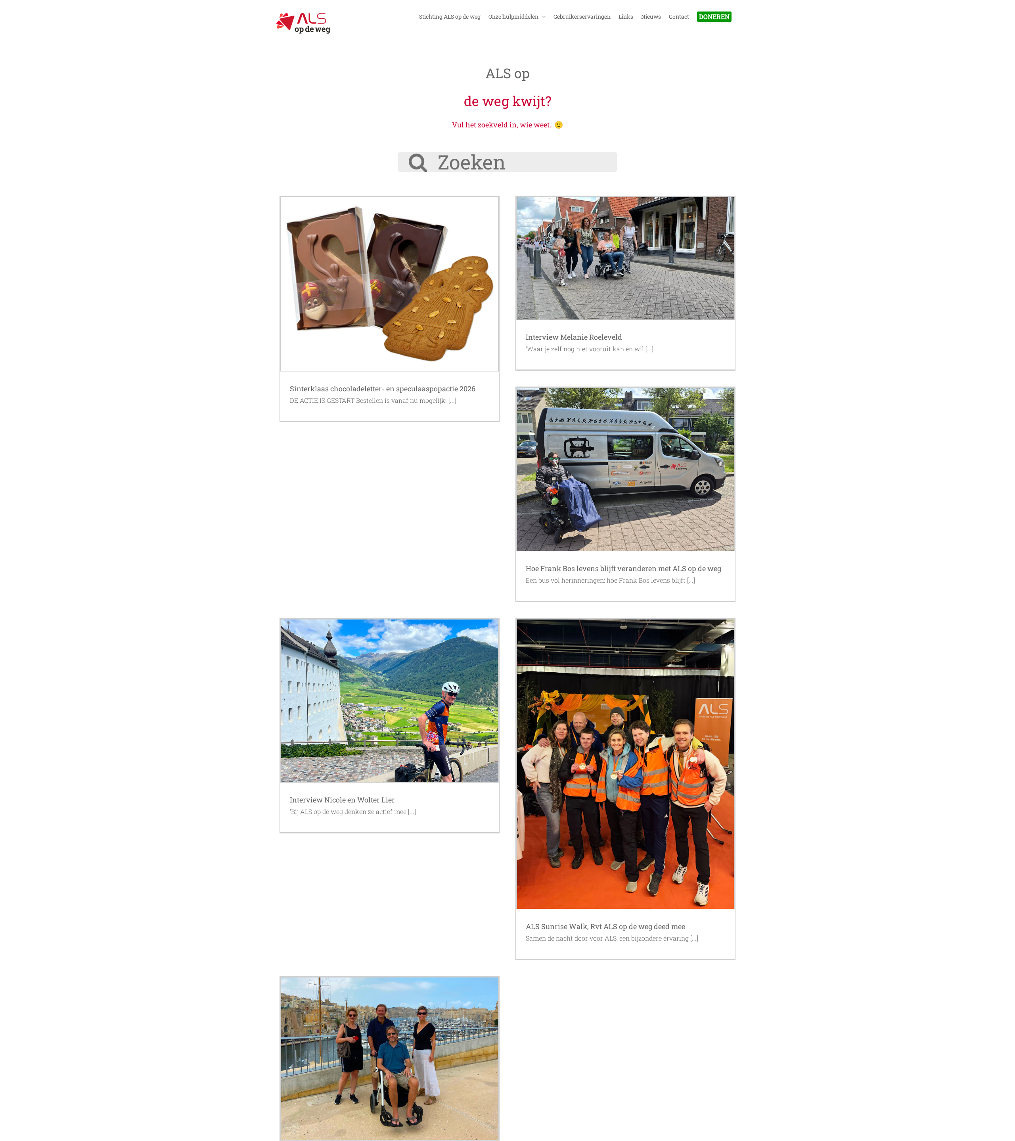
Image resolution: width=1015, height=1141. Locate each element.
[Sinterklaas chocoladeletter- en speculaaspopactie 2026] (389, 284)
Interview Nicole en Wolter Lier (342, 799)
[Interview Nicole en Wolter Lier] (389, 701)
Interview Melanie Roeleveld (574, 337)
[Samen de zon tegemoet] (389, 1058)
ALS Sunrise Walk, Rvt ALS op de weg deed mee (605, 926)
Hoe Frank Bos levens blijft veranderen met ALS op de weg (623, 568)
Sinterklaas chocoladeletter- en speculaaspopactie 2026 (382, 388)
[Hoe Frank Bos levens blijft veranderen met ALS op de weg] (625, 469)
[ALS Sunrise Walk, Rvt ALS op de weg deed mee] (625, 764)
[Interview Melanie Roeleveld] (625, 258)
